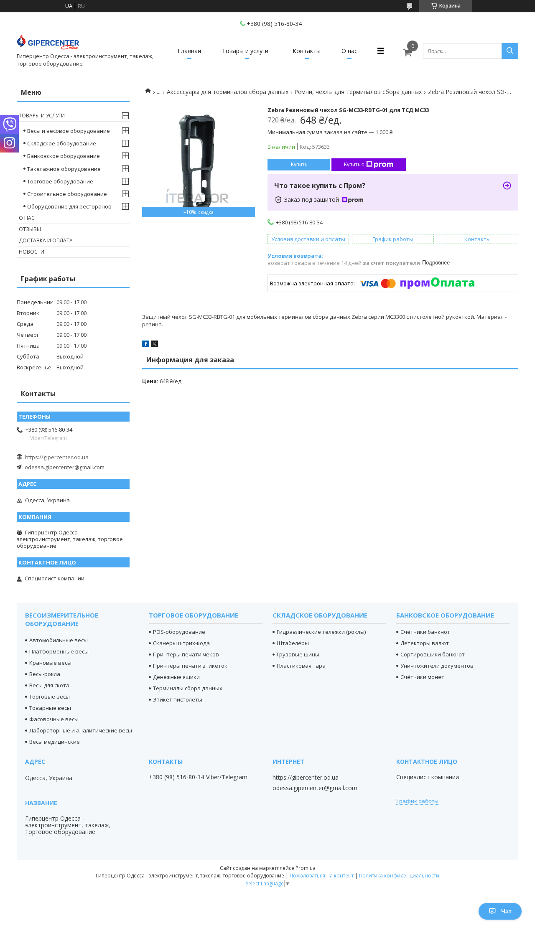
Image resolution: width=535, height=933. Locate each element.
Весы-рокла (44, 674)
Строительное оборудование (67, 194)
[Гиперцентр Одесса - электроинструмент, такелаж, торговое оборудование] (48, 43)
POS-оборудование (179, 632)
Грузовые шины (298, 654)
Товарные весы (50, 708)
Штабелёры (293, 643)
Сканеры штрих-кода (181, 643)
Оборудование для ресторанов (69, 206)
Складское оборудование (61, 143)
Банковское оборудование (63, 156)
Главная (189, 51)
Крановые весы (50, 662)
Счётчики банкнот (425, 632)
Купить (299, 165)
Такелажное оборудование (64, 169)
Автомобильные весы (58, 640)
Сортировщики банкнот (432, 654)
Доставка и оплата (46, 240)
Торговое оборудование (60, 181)
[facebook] (145, 345)
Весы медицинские (54, 741)
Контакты (307, 51)
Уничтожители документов (437, 665)
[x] (154, 345)
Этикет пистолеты (177, 699)
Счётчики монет (422, 677)
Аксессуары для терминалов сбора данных (227, 92)
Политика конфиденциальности (399, 875)
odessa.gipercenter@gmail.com (64, 467)
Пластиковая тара (301, 665)
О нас (349, 51)
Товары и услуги (245, 51)
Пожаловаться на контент (322, 875)
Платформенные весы (59, 651)
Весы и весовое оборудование (68, 131)
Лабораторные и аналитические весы (80, 730)
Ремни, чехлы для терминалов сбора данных (358, 92)
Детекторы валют (424, 643)
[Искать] (510, 51)
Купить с (354, 165)
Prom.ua (306, 868)
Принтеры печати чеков (186, 654)
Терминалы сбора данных (187, 688)
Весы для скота (49, 685)
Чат (506, 911)
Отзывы (30, 229)
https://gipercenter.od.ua (57, 457)
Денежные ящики (176, 677)
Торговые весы (49, 696)
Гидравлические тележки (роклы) (321, 632)
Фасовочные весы (54, 719)
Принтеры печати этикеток (190, 665)
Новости (31, 251)
